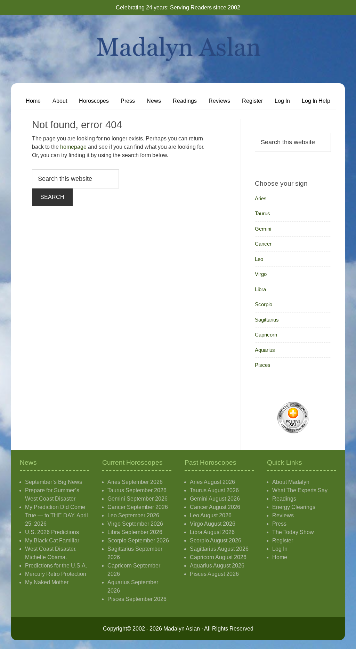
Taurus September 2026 (137, 490)
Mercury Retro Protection (55, 574)
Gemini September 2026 (137, 499)
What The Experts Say (299, 490)
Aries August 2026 (212, 482)
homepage (73, 147)
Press (279, 524)
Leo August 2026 (211, 515)
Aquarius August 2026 (217, 566)
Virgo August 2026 (212, 524)
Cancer (263, 244)
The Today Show (293, 532)
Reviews (283, 515)
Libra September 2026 (134, 532)
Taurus (262, 213)
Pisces (262, 365)
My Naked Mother (46, 582)
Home (279, 557)
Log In (280, 549)
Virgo (261, 274)
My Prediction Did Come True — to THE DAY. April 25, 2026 (56, 515)
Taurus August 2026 (214, 490)
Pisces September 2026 (137, 599)
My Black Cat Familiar (52, 540)
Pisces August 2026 (214, 574)
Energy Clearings (293, 507)
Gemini (263, 229)
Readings (284, 499)
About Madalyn (290, 482)
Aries (261, 198)
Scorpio (263, 304)
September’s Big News (53, 482)
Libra (260, 289)
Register (282, 540)
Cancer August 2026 (215, 507)
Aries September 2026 (135, 482)
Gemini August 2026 (215, 499)
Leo (259, 259)
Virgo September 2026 (135, 524)
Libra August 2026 (212, 532)
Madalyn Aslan (178, 49)
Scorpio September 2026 (138, 540)
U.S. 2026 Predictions (52, 532)
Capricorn (266, 335)
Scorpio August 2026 (215, 540)
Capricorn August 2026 (218, 557)
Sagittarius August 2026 (219, 549)
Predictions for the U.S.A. (56, 566)
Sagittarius (267, 320)
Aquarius (265, 350)
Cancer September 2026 (137, 507)
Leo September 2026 (133, 515)
